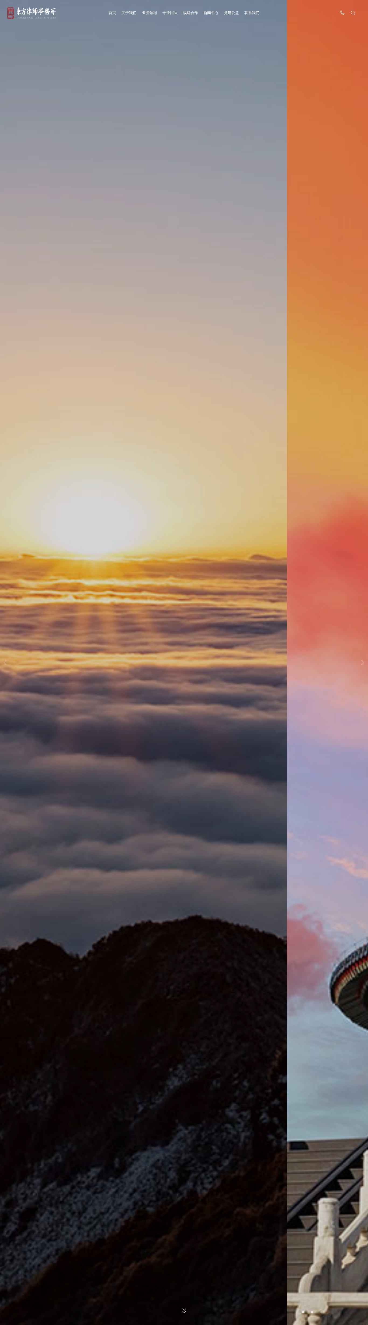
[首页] (31, 12)
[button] (303, 1312)
